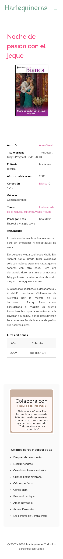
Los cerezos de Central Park (30, 515)
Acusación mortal (23, 509)
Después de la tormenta (27, 457)
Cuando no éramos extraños (30, 470)
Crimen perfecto (23, 483)
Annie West (46, 145)
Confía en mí (20, 489)
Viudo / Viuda (43, 211)
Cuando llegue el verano (27, 476)
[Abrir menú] (55, 8)
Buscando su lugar (24, 496)
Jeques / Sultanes (24, 211)
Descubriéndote (23, 463)
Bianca (43, 183)
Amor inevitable (23, 502)
